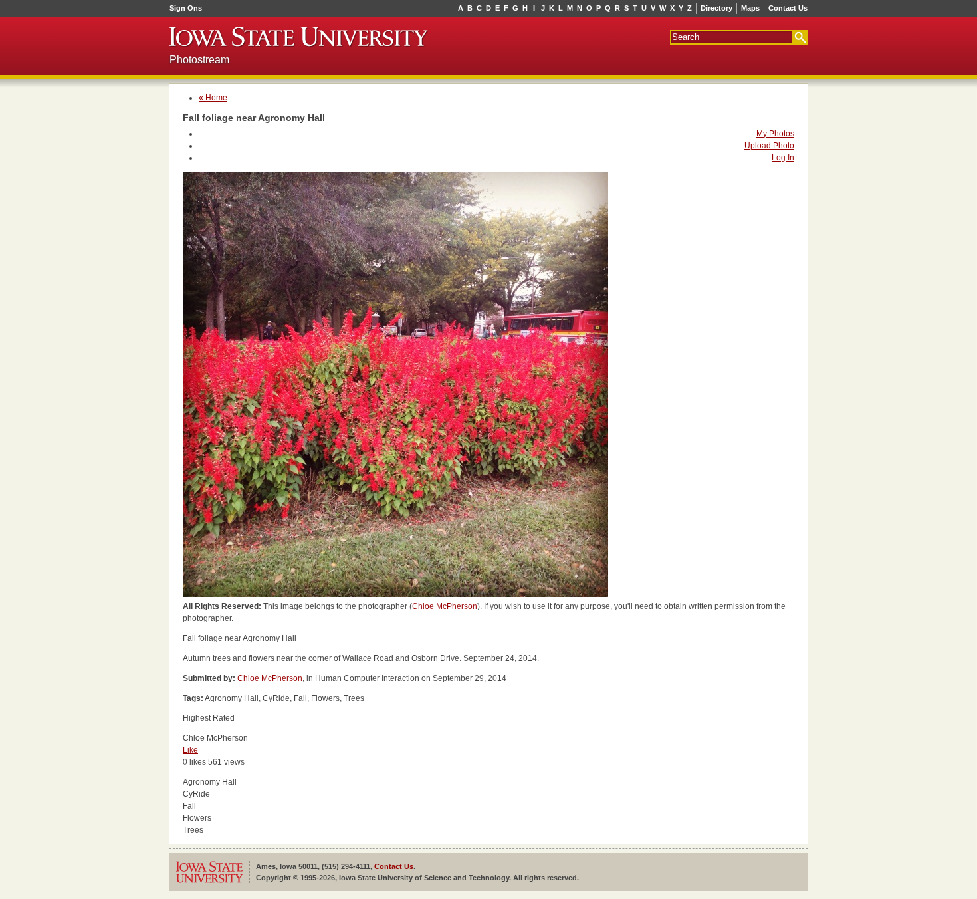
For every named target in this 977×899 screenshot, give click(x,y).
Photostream (199, 59)
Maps (750, 8)
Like (190, 750)
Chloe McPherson (444, 606)
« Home (213, 97)
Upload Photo (769, 145)
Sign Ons (185, 8)
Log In (783, 157)
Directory (716, 8)
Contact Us (788, 8)
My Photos (775, 133)
